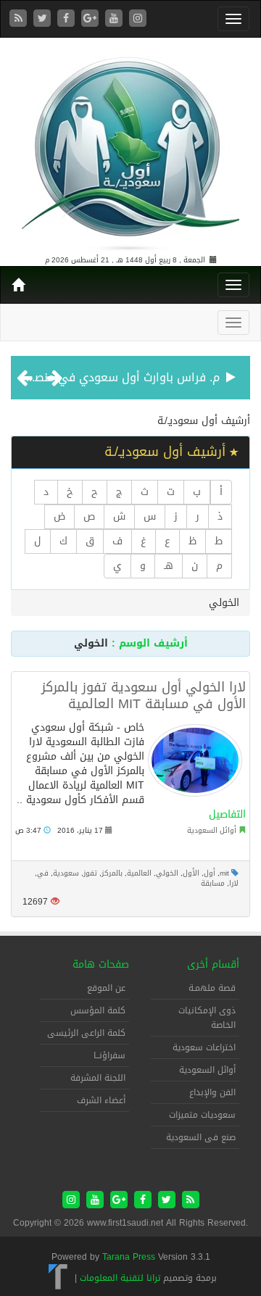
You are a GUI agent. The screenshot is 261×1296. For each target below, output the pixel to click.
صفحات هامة (100, 964)
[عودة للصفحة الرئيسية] (130, 147)
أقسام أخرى (213, 964)
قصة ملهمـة (212, 988)
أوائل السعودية (211, 830)
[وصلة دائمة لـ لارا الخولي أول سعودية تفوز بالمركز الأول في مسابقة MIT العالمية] (195, 760)
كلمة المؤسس (97, 1010)
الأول (191, 873)
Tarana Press (128, 1257)
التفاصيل (227, 814)
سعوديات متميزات (202, 1115)
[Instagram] (138, 19)
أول (209, 873)
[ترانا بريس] (58, 1278)
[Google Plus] (92, 19)
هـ (168, 566)
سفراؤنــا (109, 1055)
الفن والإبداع (212, 1092)
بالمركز (112, 873)
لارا (234, 883)
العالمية (139, 873)
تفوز (90, 873)
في (43, 873)
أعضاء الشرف (101, 1100)
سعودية (66, 873)
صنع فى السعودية (201, 1137)
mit (224, 873)
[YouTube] (116, 19)
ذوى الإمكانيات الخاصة (207, 1017)
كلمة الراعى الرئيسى (86, 1033)
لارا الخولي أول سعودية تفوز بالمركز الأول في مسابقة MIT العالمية (143, 695)
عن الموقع (106, 988)
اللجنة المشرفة (97, 1078)
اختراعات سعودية (204, 1047)
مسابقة (213, 883)
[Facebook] (68, 19)
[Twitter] (44, 19)
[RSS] (20, 19)
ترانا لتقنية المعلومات (120, 1278)
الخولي (167, 873)
